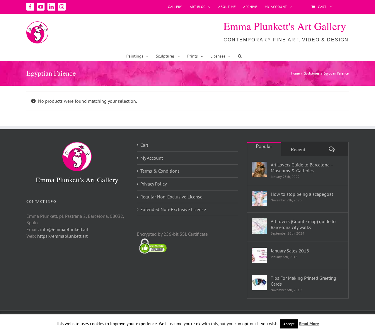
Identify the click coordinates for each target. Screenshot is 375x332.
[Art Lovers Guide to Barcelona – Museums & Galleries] (259, 169)
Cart (144, 145)
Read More (309, 323)
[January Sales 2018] (259, 255)
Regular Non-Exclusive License (171, 197)
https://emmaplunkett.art (62, 236)
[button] (240, 56)
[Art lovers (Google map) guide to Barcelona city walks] (259, 226)
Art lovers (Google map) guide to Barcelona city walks (303, 224)
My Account (151, 158)
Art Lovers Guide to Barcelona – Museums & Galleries (302, 167)
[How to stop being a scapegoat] (259, 198)
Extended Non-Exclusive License (173, 209)
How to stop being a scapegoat (302, 194)
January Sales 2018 (290, 251)
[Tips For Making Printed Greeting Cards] (259, 282)
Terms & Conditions (160, 171)
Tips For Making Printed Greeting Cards (303, 281)
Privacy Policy (153, 184)
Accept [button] (288, 323)
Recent (298, 149)
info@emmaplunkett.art (64, 229)
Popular (264, 145)
